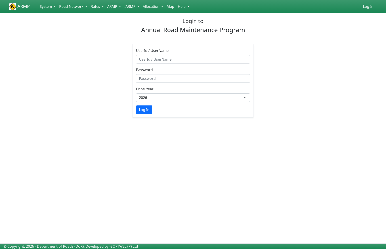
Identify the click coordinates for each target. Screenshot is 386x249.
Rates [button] (96, 6)
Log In (368, 6)
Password (144, 69)
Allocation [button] (151, 6)
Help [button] (182, 6)
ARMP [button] (112, 6)
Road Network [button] (71, 6)
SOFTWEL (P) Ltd (124, 246)
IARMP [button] (130, 6)
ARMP (23, 6)
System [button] (46, 6)
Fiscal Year (144, 88)
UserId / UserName (152, 50)
